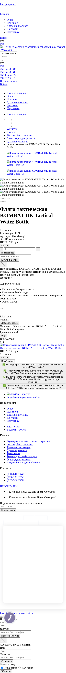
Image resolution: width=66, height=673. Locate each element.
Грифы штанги (42, 564)
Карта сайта (13, 426)
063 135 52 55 (8, 75)
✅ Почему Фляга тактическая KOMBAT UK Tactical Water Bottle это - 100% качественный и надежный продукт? (33, 386)
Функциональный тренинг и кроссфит (29, 441)
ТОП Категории (13, 517)
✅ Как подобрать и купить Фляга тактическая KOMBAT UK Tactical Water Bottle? (33, 365)
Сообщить (6, 661)
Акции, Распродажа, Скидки (23, 462)
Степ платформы (43, 570)
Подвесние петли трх (17, 582)
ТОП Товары (11, 522)
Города (28, 517)
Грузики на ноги (15, 555)
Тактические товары (18, 447)
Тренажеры (13, 453)
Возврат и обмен (16, 429)
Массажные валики (16, 564)
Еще (3, 335)
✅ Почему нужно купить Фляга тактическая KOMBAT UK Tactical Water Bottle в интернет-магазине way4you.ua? (33, 372)
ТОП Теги (41, 517)
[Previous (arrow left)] (1, 201)
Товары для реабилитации (22, 456)
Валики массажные (44, 592)
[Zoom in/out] (8, 198)
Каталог (4, 14)
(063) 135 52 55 (15, 477)
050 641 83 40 (8, 68)
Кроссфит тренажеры (46, 585)
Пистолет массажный (17, 592)
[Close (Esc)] (1, 198)
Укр (2, 43)
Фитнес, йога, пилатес (20, 444)
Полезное (12, 22)
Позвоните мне (9, 81)
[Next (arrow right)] (4, 201)
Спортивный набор (16, 589)
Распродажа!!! (8, 4)
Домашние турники (17, 595)
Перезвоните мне (10, 636)
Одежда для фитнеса (18, 459)
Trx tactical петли (44, 576)
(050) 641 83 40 (15, 474)
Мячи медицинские (17, 567)
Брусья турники (43, 589)
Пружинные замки (44, 546)
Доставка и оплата (17, 25)
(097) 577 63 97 (15, 480)
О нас (10, 19)
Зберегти (5, 671)
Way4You (12, 129)
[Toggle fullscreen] (4, 198)
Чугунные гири (43, 555)
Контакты (12, 28)
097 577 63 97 (8, 78)
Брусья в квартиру (44, 595)
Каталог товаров (16, 93)
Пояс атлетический (16, 598)
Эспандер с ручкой (16, 585)
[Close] (3, 264)
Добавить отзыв (9, 323)
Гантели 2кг (41, 543)
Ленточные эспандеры (46, 540)
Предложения (29, 522)
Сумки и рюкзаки (17, 450)
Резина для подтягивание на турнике (43, 534)
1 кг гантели (41, 573)
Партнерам (13, 32)
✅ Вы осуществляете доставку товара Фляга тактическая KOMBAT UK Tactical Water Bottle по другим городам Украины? (33, 379)
